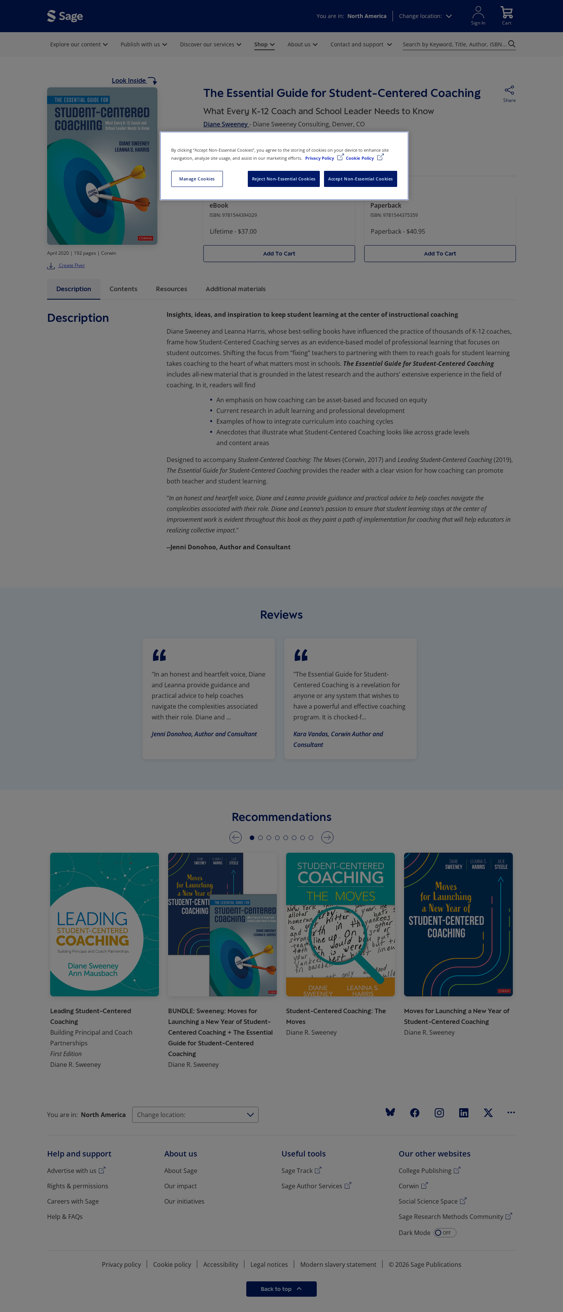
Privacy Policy (320, 158)
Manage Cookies (197, 179)
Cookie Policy (360, 158)
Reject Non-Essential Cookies (284, 179)
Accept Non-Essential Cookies (360, 179)
